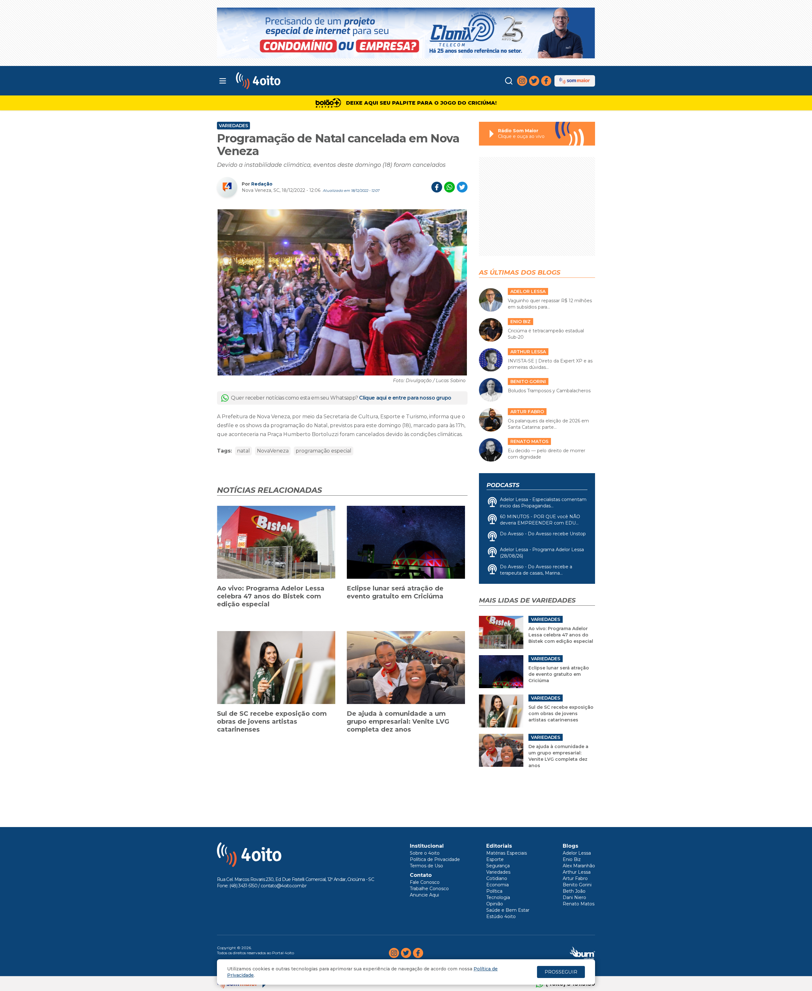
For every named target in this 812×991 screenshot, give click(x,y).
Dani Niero (574, 897)
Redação (261, 184)
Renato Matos (578, 904)
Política (494, 891)
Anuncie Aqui (424, 895)
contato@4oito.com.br (283, 886)
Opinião (494, 904)
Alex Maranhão (579, 866)
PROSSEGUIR (561, 972)
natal (243, 451)
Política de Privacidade (435, 859)
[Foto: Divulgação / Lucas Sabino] (342, 292)
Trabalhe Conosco (429, 888)
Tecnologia (498, 897)
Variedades (233, 125)
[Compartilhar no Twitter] (462, 187)
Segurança (498, 866)
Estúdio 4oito (501, 916)
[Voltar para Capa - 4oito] (286, 80)
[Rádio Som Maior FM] (574, 81)
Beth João (574, 891)
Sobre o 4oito (425, 853)
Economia (497, 885)
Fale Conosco (425, 882)
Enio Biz (572, 859)
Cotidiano (496, 878)
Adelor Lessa (577, 853)
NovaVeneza (273, 451)
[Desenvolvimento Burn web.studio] (582, 953)
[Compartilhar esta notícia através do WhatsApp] (449, 187)
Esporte (495, 859)
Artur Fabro (575, 878)
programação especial (323, 451)
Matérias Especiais (506, 853)
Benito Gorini (577, 885)
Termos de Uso (426, 866)
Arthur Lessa (577, 872)
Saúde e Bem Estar (507, 910)
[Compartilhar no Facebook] (436, 187)
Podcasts (503, 485)
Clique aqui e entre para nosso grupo (405, 398)
